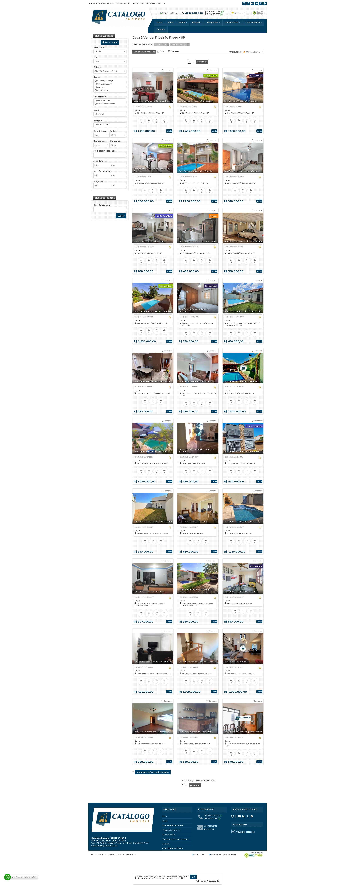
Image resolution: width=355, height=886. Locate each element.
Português (254, 13)
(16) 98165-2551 (212, 14)
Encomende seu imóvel (172, 825)
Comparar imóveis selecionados (153, 772)
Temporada (213, 22)
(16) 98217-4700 (213, 11)
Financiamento (169, 834)
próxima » (202, 61)
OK (193, 877)
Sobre (171, 22)
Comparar (167, 70)
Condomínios (232, 22)
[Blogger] (265, 3)
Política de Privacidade (172, 848)
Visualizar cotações (245, 832)
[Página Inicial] (118, 25)
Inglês (258, 13)
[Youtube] (252, 3)
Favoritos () (239, 13)
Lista (162, 51)
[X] (261, 3)
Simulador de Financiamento (175, 839)
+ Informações (252, 22)
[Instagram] (244, 3)
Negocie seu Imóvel (171, 830)
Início (159, 22)
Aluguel (196, 22)
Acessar (232, 854)
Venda (182, 22)
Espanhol (261, 13)
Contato (161, 29)
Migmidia (253, 855)
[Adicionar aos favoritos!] (170, 107)
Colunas (174, 51)
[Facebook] (248, 3)
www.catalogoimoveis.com (104, 845)
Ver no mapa (110, 42)
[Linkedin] (256, 3)
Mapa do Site (199, 854)
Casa (137, 110)
